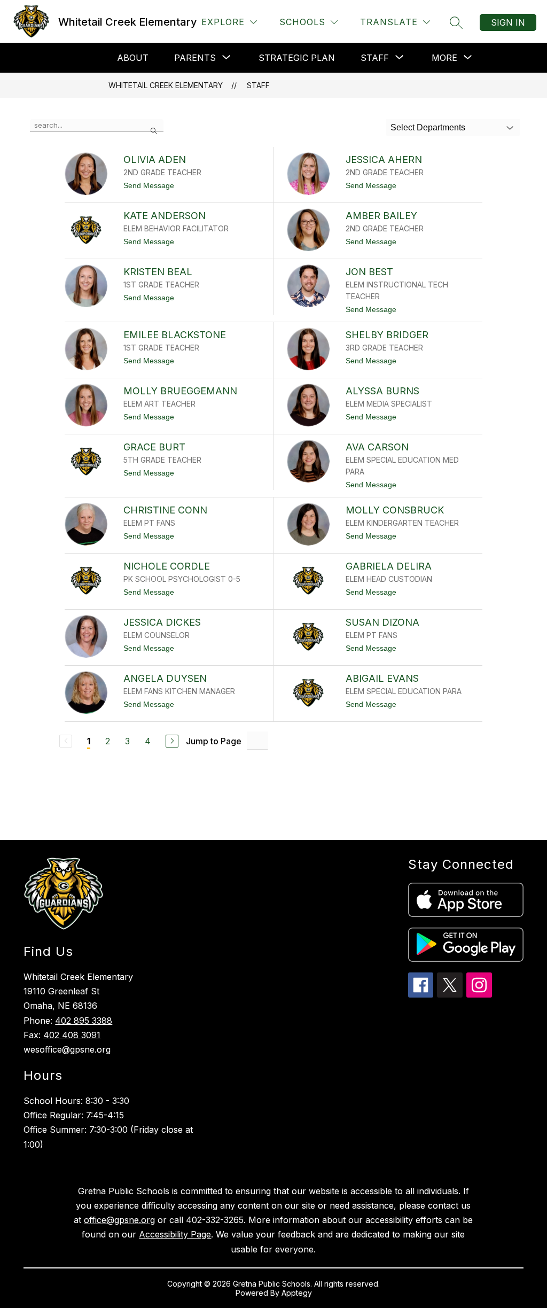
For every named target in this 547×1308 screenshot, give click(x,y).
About (133, 57)
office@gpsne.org (119, 1219)
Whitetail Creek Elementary (165, 85)
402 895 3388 (83, 1020)
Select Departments (427, 127)
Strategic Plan (297, 57)
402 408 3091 (71, 1035)
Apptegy (297, 1292)
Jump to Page (213, 741)
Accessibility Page (175, 1234)
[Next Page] (172, 741)
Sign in (508, 22)
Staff (258, 85)
